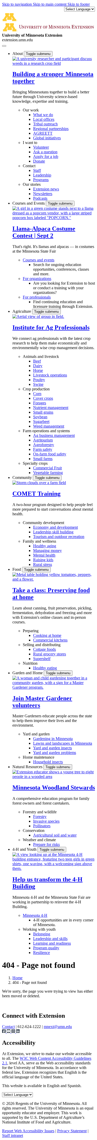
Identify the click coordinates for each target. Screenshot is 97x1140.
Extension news (46, 189)
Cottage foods (44, 649)
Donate (39, 161)
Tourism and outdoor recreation (58, 536)
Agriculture (22, 311)
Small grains (43, 412)
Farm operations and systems (46, 431)
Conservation (33, 830)
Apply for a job (45, 156)
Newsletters (42, 193)
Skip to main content (50, 4)
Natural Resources (27, 767)
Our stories (32, 184)
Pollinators (41, 826)
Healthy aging (44, 546)
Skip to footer (79, 4)
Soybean (40, 417)
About (18, 53)
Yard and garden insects (52, 748)
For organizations (37, 278)
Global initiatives (47, 138)
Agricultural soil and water (55, 835)
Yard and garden (36, 734)
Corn (37, 393)
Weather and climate (39, 840)
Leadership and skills (50, 938)
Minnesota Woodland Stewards (53, 787)
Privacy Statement (72, 1131)
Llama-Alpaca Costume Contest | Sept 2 (43, 232)
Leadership (42, 175)
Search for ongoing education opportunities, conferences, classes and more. (61, 269)
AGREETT (43, 133)
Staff (37, 170)
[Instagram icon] (13, 1032)
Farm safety (42, 449)
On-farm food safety (49, 454)
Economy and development (55, 527)
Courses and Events (29, 203)
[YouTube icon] (9, 1032)
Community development (43, 522)
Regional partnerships (51, 128)
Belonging (41, 934)
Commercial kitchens (50, 640)
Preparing (31, 631)
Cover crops (43, 398)
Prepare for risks (46, 844)
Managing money (47, 550)
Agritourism (43, 440)
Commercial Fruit (47, 468)
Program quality (46, 948)
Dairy (37, 366)
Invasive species (46, 821)
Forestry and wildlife (40, 812)
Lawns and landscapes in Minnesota (62, 743)
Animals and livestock (41, 356)
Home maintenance (38, 757)
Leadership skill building (53, 532)
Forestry (40, 816)
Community (22, 477)
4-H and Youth (25, 849)
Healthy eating (45, 668)
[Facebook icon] (4, 1032)
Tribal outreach (45, 124)
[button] (53, 63)
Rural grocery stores (49, 654)
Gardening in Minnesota (53, 738)
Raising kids (43, 560)
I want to (30, 142)
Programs (41, 180)
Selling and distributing (42, 645)
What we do (43, 115)
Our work (31, 110)
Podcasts (40, 198)
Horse (38, 370)
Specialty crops (35, 463)
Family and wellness (39, 541)
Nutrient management (50, 407)
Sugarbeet (41, 421)
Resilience (41, 952)
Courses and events (38, 260)
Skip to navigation (17, 4)
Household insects (48, 762)
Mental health (44, 555)
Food (17, 569)
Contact (29, 166)
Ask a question (45, 152)
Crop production (36, 389)
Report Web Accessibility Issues (28, 1131)
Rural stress (42, 564)
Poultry (39, 380)
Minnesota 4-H (35, 915)
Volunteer (41, 147)
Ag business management (54, 435)
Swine (38, 384)
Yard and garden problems (54, 752)
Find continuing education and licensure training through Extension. (63, 304)
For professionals (37, 297)
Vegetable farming (48, 472)
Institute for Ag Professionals (50, 327)
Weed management (48, 426)
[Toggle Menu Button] (4, 46)
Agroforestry (43, 445)
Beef (37, 361)
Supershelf (41, 658)
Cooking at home (47, 635)
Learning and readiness (52, 943)
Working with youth (39, 929)
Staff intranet (12, 1135)
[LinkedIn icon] (18, 1032)
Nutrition (30, 663)
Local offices (43, 119)
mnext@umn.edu (58, 1026)
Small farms (43, 458)
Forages (39, 403)
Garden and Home (28, 673)
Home (17, 978)
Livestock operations (50, 375)
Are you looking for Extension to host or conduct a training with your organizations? (64, 288)
